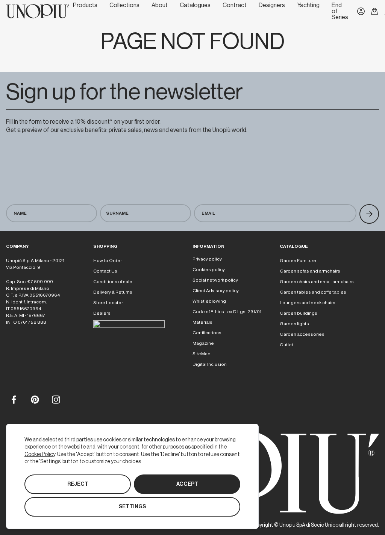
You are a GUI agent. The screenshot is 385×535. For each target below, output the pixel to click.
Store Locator (108, 302)
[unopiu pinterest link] (34, 399)
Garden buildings (298, 313)
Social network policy (215, 280)
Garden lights (294, 323)
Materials (202, 322)
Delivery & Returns (112, 292)
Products (85, 5)
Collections (124, 5)
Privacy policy (207, 259)
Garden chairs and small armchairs (317, 281)
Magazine (203, 343)
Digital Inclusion (209, 364)
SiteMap (201, 353)
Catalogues (195, 5)
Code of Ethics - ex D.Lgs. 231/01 (226, 311)
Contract (235, 5)
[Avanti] (369, 214)
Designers (272, 5)
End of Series (340, 11)
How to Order (107, 260)
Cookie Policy (39, 454)
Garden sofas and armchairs (310, 271)
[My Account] (360, 11)
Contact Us (105, 271)
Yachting (308, 5)
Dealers (102, 313)
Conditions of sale (112, 281)
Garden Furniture (298, 260)
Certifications (206, 332)
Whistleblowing (209, 301)
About (160, 5)
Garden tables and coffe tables (313, 292)
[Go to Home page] (37, 11)
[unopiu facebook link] (13, 399)
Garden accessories (302, 334)
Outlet (286, 344)
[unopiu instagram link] (55, 399)
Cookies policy (208, 269)
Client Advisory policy (215, 290)
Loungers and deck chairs (307, 302)
